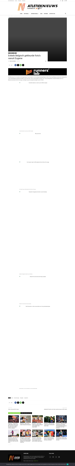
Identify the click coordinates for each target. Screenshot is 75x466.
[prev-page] (9, 444)
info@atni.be (35, 460)
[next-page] (10, 444)
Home (21, 13)
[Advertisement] (37, 392)
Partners (46, 13)
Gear (41, 13)
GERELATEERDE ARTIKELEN (14, 413)
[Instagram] (62, 1)
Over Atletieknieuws (11, 0)
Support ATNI (52, 13)
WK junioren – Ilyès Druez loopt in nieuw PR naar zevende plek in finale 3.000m (49, 424)
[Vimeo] (66, 1)
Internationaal (10, 422)
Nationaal (15, 16)
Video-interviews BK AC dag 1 (13, 409)
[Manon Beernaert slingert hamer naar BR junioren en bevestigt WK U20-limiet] (61, 433)
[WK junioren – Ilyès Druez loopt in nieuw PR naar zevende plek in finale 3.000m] (49, 419)
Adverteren (23, 0)
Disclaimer (19, 0)
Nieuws (12, 16)
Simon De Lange (16, 397)
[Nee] (73, 464)
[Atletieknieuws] (37, 7)
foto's (12, 397)
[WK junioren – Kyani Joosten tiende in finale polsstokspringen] (25, 419)
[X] (64, 1)
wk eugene (21, 397)
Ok (67, 464)
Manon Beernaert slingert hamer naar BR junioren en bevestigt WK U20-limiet (61, 438)
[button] (65, 13)
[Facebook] (60, 1)
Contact (16, 0)
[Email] (23, 65)
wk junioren (26, 397)
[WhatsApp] (20, 65)
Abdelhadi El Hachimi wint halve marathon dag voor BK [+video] (55, 409)
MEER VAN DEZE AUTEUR (26, 413)
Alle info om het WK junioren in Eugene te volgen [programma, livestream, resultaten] (49, 438)
